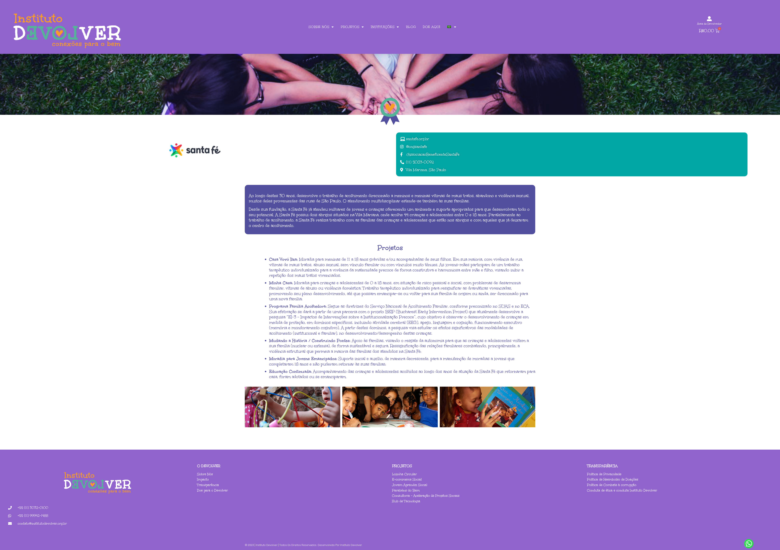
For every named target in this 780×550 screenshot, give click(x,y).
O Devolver (208, 465)
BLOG (411, 27)
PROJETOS (350, 27)
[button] (249, 407)
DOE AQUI (431, 27)
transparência (602, 465)
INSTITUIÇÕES (383, 27)
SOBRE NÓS (319, 27)
